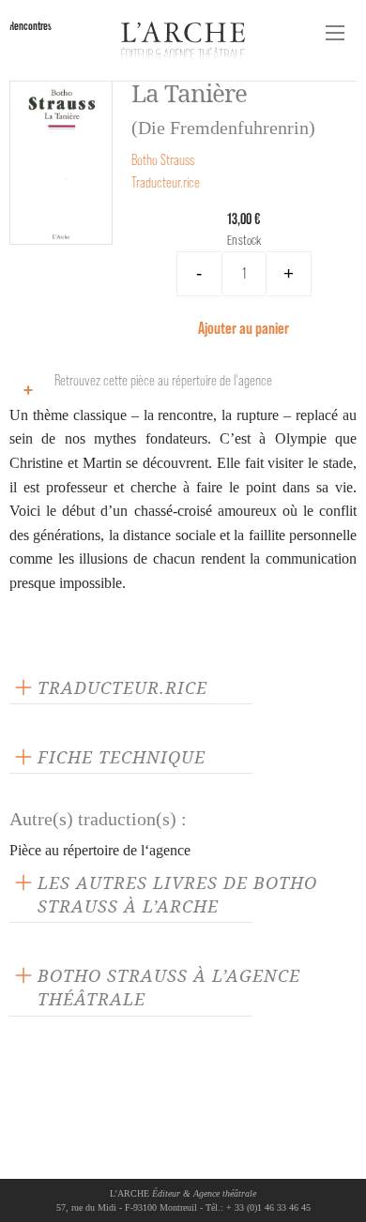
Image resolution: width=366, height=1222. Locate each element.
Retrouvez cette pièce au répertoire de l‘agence (163, 380)
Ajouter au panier (243, 328)
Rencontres (30, 26)
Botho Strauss (162, 160)
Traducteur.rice (165, 182)
